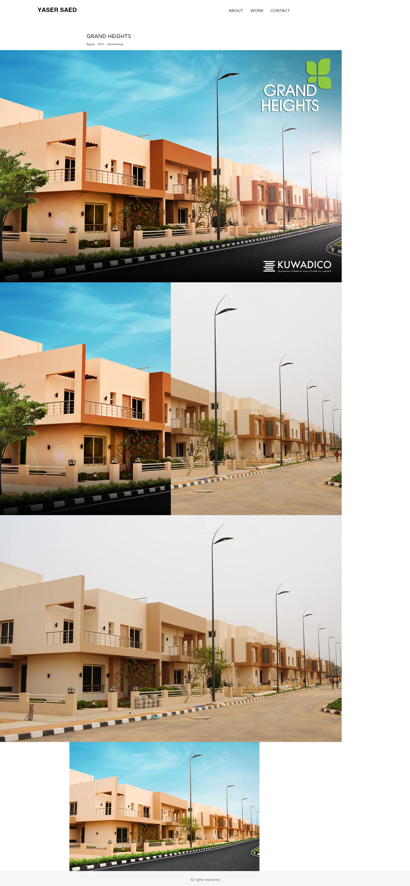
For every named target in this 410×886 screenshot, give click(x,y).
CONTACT (280, 10)
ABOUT (236, 10)
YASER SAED (57, 10)
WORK (257, 10)
